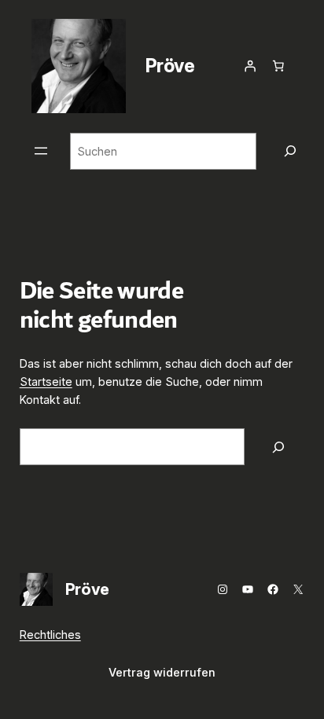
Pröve (170, 65)
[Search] (278, 446)
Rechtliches (50, 634)
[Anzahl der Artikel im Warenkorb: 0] (278, 66)
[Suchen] (290, 151)
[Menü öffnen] (40, 150)
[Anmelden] (250, 66)
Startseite (46, 381)
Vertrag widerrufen (162, 672)
